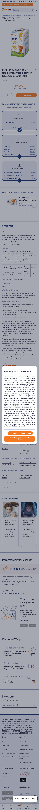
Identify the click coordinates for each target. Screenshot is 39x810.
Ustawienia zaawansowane (20, 433)
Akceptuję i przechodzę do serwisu (19, 439)
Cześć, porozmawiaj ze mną (25, 798)
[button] (35, 796)
